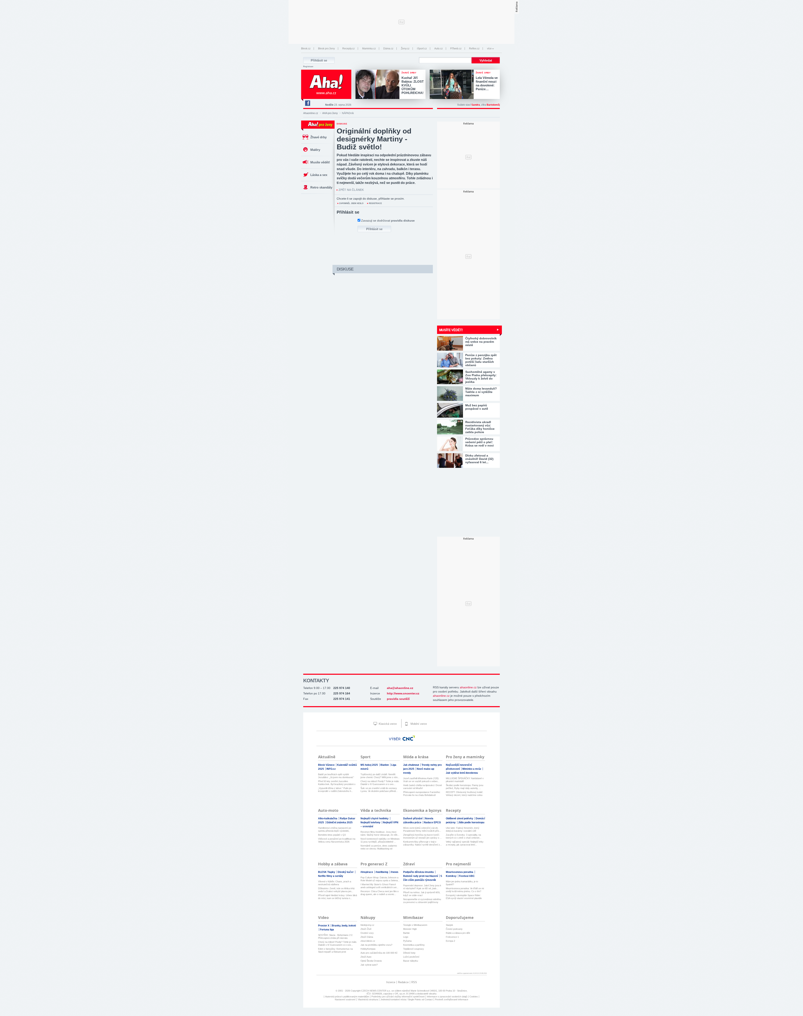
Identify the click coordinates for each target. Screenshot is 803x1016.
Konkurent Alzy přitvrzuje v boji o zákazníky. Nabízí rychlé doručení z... (422, 843)
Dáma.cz (388, 48)
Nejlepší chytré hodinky (375, 818)
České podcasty (454, 929)
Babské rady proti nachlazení (421, 876)
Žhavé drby (318, 137)
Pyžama (407, 941)
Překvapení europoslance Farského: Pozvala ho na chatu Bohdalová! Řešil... (421, 794)
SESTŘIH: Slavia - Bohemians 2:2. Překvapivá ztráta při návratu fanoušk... (335, 936)
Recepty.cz (348, 48)
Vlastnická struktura (368, 999)
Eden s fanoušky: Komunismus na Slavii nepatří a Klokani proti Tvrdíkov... (335, 950)
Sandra (475, 104)
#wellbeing (382, 872)
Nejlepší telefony (371, 822)
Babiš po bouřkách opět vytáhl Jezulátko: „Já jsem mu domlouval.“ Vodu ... (336, 776)
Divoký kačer (346, 872)
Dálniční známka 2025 (339, 822)
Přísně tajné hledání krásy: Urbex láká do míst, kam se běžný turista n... (337, 896)
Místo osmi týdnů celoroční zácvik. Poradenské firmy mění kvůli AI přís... (422, 829)
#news (394, 872)
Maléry (315, 149)
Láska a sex (318, 175)
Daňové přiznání (413, 818)
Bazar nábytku (410, 961)
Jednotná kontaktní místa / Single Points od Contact (406, 999)
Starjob (449, 925)
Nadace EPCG (432, 822)
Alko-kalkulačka (328, 818)
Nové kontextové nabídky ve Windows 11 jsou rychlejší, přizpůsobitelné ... (380, 840)
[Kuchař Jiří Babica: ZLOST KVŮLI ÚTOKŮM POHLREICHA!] (378, 85)
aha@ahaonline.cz (400, 688)
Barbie (406, 933)
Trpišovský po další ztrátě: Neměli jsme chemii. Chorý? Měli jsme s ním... (380, 776)
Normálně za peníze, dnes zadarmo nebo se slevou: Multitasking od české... (379, 847)
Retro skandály (321, 187)
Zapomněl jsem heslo (351, 203)
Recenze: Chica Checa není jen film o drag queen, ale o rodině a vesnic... (380, 892)
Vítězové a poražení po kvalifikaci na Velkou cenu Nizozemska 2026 (336, 840)
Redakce (403, 982)
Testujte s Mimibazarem (415, 925)
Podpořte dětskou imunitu (418, 872)
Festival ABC (467, 876)
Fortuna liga (327, 929)
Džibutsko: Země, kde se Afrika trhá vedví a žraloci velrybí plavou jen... (336, 890)
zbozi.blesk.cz (368, 941)
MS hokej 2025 (369, 764)
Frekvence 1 (452, 937)
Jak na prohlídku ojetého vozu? (376, 945)
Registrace (308, 66)
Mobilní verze (418, 723)
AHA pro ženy (330, 113)
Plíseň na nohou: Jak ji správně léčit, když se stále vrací (421, 894)
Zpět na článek (351, 189)
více (489, 48)
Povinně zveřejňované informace (451, 999)
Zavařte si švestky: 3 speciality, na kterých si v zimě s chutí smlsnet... (463, 836)
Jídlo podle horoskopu (471, 822)
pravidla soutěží (398, 698)
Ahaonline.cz (310, 113)
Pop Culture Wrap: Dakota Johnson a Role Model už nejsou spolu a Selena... (380, 879)
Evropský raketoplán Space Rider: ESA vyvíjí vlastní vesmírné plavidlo (464, 896)
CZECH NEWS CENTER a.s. (376, 990)
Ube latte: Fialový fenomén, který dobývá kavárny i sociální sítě (462, 829)
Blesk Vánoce (326, 764)
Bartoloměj (493, 104)
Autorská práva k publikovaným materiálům (347, 996)
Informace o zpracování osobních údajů (447, 996)
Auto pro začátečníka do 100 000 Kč (379, 953)
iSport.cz (422, 48)
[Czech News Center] (409, 738)
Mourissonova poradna (460, 872)
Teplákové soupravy (413, 949)
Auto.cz (438, 48)
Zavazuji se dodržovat (388, 220)
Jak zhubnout (411, 764)
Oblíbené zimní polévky (460, 818)
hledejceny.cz (367, 925)
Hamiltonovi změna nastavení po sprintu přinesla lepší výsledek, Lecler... (334, 829)
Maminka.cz (369, 48)
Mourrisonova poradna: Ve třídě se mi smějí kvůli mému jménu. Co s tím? (465, 890)
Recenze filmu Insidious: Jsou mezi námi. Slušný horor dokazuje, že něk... (380, 833)
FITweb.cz (456, 48)
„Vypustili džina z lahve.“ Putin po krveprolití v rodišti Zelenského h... (335, 789)
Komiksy (451, 876)
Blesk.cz (306, 48)
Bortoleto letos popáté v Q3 (332, 835)
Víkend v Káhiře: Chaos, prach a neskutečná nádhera (334, 883)
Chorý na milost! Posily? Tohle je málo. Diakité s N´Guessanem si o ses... (380, 782)
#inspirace (367, 872)
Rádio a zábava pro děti (458, 933)
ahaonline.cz (468, 687)
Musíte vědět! (320, 162)
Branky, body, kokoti (344, 925)
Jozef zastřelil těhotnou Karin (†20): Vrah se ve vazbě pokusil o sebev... (421, 780)
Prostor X (324, 925)
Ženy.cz (405, 48)
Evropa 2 (450, 941)
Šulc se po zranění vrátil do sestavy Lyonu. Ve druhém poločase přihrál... (379, 789)
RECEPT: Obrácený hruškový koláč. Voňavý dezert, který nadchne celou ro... (464, 794)
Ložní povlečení (411, 957)
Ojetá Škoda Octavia (371, 961)
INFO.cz (331, 768)
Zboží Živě (366, 929)
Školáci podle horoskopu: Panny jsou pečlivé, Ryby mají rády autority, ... (464, 786)
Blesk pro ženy (326, 48)
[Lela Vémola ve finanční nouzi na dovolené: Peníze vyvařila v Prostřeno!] (453, 85)
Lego (405, 937)
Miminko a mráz (472, 768)
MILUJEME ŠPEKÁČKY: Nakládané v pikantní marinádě (465, 780)
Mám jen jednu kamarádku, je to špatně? (462, 883)
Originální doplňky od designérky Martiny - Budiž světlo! (374, 139)
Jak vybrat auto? (369, 964)
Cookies (473, 996)
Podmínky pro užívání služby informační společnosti (398, 996)
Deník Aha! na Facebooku (307, 103)
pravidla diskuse (403, 220)
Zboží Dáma (367, 937)
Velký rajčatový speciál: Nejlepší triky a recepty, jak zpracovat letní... (464, 843)
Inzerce (390, 982)
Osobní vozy (367, 933)
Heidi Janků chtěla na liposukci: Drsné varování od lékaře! (422, 786)
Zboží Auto (366, 957)
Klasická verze (387, 723)
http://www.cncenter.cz (403, 693)
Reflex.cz (474, 48)
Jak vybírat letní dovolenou (462, 772)
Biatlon (384, 764)
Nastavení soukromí (345, 999)
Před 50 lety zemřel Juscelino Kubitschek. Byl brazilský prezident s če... (336, 783)
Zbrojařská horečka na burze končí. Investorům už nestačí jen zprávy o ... (422, 836)
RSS (414, 982)
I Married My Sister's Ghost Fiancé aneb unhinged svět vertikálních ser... (379, 886)
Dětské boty (409, 953)
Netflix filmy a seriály (330, 876)
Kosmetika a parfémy (414, 945)
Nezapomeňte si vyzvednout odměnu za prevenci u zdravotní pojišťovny (422, 900)
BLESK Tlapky (327, 872)
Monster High (410, 929)
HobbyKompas (368, 949)
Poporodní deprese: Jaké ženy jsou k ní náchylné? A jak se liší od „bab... (422, 887)
